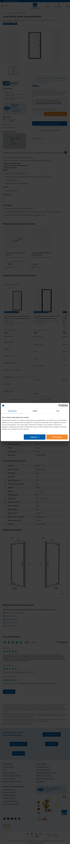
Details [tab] (35, 411)
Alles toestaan (57, 437)
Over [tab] (57, 411)
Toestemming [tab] (12, 411)
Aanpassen (33, 437)
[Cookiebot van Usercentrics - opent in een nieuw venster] (60, 405)
